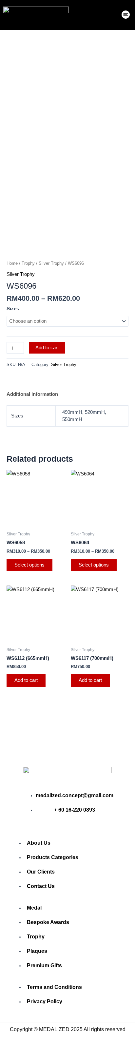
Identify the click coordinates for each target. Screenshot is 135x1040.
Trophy (28, 263)
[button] (126, 15)
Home (12, 263)
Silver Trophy (51, 263)
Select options (29, 565)
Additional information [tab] (32, 394)
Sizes (13, 308)
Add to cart (47, 347)
